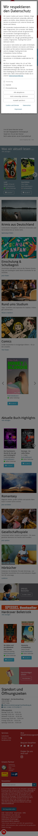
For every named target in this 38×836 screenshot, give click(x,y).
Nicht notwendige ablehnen (19, 96)
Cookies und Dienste (12, 105)
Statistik (8, 85)
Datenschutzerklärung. (16, 76)
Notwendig (9, 81)
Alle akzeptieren (19, 92)
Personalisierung (11, 88)
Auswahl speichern (19, 100)
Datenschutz (27, 105)
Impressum (18, 109)
